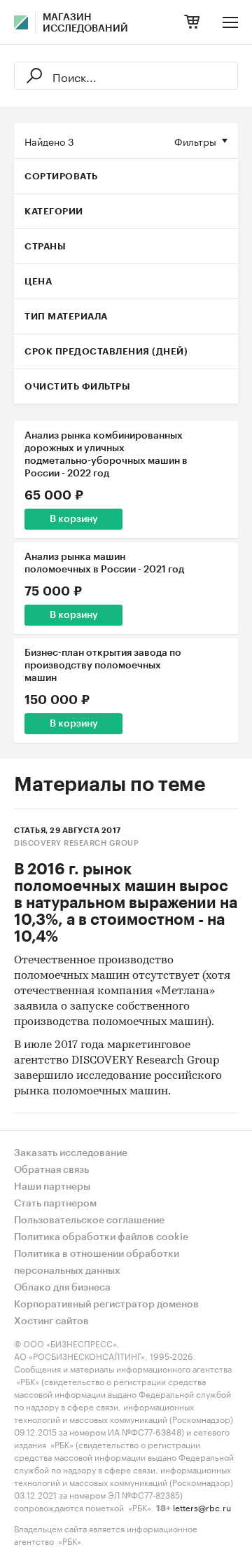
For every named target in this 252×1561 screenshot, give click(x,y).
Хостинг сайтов (51, 1321)
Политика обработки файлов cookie (101, 1237)
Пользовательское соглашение (89, 1220)
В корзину (74, 519)
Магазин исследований (85, 23)
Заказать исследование (70, 1153)
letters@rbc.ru (202, 1506)
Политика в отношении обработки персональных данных (96, 1262)
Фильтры (195, 140)
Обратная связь (51, 1170)
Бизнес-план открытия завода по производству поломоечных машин (102, 665)
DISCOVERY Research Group (76, 843)
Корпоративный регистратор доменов (106, 1304)
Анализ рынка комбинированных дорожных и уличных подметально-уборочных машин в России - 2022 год (106, 455)
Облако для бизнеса (62, 1288)
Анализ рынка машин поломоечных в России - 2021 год (104, 563)
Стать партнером (55, 1204)
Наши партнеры (52, 1187)
